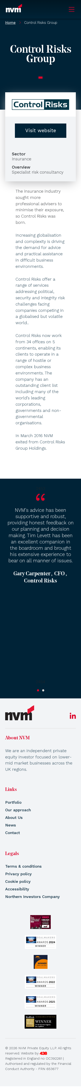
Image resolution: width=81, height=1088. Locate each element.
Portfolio (13, 802)
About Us (14, 817)
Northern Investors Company (32, 896)
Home (10, 22)
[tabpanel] (40, 585)
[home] (19, 712)
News (10, 825)
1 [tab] (38, 690)
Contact (12, 832)
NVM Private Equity (14, 9)
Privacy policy (18, 874)
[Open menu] (71, 9)
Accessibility (17, 889)
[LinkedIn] (73, 717)
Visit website (40, 130)
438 (43, 1053)
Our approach (18, 810)
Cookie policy (18, 881)
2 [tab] (43, 690)
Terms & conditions (23, 866)
